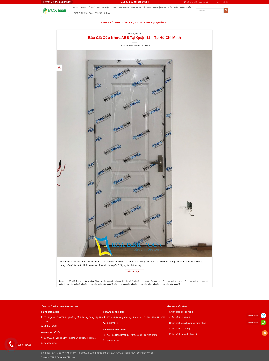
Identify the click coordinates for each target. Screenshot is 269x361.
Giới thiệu (45, 353)
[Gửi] (226, 10)
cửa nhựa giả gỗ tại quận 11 (78, 284)
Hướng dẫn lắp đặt (105, 353)
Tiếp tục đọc (134, 272)
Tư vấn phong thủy (125, 353)
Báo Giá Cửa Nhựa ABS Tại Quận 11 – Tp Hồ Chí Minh (134, 38)
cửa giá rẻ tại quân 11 (133, 281)
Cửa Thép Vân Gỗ (83, 13)
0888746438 (253, 315)
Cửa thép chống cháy (179, 8)
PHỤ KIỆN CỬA (159, 8)
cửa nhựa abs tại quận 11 (178, 281)
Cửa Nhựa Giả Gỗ (140, 8)
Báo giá (130, 34)
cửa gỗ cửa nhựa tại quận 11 (155, 281)
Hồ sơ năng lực (86, 353)
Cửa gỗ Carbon (121, 8)
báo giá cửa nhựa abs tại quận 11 (110, 281)
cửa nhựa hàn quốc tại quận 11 (127, 284)
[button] (196, 2)
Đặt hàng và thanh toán (64, 353)
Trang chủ (78, 8)
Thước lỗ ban (102, 13)
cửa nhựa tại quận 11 (171, 284)
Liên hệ (225, 2)
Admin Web (145, 46)
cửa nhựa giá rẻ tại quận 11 (102, 284)
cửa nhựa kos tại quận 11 (151, 284)
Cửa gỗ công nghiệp (98, 8)
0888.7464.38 (24, 345)
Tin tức (216, 2)
